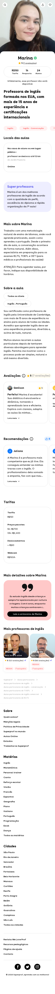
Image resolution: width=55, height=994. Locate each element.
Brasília (8, 867)
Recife (7, 891)
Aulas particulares (26, 680)
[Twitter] (27, 967)
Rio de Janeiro (11, 857)
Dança (7, 830)
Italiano (8, 811)
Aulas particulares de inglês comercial (21, 694)
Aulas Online (11, 736)
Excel (6, 825)
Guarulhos (9, 910)
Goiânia (8, 905)
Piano (7, 806)
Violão (7, 787)
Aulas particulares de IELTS (16, 698)
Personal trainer (12, 772)
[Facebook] (18, 967)
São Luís (8, 920)
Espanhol (9, 796)
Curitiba (8, 886)
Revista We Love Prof (15, 939)
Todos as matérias (14, 835)
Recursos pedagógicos (16, 944)
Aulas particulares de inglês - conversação (23, 687)
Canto (7, 777)
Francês (8, 792)
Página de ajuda (13, 949)
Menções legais (12, 722)
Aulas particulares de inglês (16, 683)
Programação (11, 821)
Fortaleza (9, 871)
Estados (8, 741)
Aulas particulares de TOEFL (17, 691)
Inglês (7, 763)
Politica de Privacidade (16, 726)
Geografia (9, 801)
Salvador (9, 862)
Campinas (9, 915)
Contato (8, 954)
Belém (7, 900)
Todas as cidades (13, 925)
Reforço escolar (12, 782)
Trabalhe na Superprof (16, 746)
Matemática (10, 767)
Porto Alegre (10, 896)
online (11, 166)
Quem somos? (11, 717)
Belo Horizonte (11, 876)
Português (9, 816)
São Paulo (9, 852)
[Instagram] (37, 967)
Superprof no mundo (15, 731)
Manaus (8, 881)
